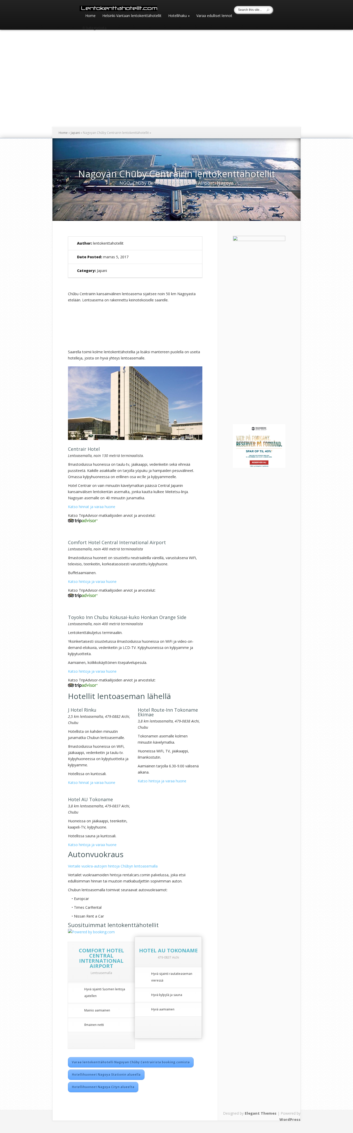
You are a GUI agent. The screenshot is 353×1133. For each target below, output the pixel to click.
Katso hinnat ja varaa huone (91, 506)
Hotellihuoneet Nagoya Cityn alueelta (103, 1087)
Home (90, 16)
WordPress (290, 1119)
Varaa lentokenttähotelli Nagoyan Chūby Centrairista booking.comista (131, 1062)
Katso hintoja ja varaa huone (92, 581)
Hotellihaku (179, 16)
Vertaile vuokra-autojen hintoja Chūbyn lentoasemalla (113, 866)
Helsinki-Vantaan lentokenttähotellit (132, 16)
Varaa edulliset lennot (214, 16)
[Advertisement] (265, 367)
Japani (75, 133)
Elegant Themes (261, 1113)
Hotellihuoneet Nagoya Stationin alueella (106, 1074)
